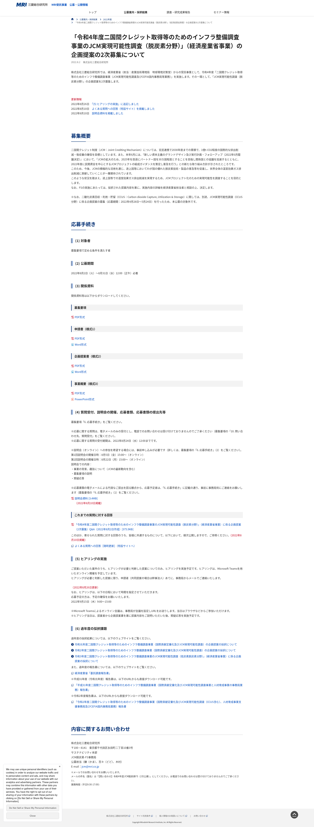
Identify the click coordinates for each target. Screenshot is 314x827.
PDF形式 (80, 317)
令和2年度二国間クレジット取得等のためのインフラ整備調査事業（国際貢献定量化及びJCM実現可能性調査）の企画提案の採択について (155, 650)
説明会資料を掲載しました (107, 113)
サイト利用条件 (144, 815)
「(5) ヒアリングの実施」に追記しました (115, 104)
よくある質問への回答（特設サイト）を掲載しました (123, 109)
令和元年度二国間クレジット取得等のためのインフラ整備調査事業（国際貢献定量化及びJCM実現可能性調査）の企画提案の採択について (156, 644)
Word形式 (81, 344)
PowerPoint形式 (84, 399)
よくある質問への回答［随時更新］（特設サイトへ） (105, 546)
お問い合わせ (200, 815)
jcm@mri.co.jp (90, 766)
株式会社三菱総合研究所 (117, 815)
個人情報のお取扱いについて (172, 815)
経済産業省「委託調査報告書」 (93, 673)
